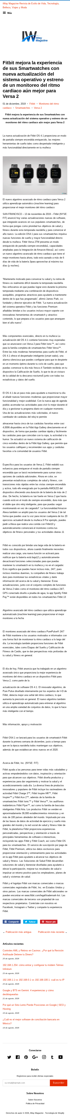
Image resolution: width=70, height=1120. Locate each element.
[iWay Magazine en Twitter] (9, 1058)
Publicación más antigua (18, 932)
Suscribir (58, 1082)
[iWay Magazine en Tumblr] (52, 1058)
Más (9, 13)
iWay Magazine (37, 1113)
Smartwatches (22, 108)
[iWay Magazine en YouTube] (61, 1058)
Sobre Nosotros (35, 1100)
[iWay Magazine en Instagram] (44, 1058)
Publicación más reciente (51, 932)
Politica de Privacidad (35, 1103)
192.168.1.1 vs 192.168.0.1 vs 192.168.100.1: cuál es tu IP (33, 979)
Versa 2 (38, 108)
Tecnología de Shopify (54, 1113)
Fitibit (32, 103)
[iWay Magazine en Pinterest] (26, 1058)
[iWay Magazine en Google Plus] (35, 1058)
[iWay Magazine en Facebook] (18, 1058)
